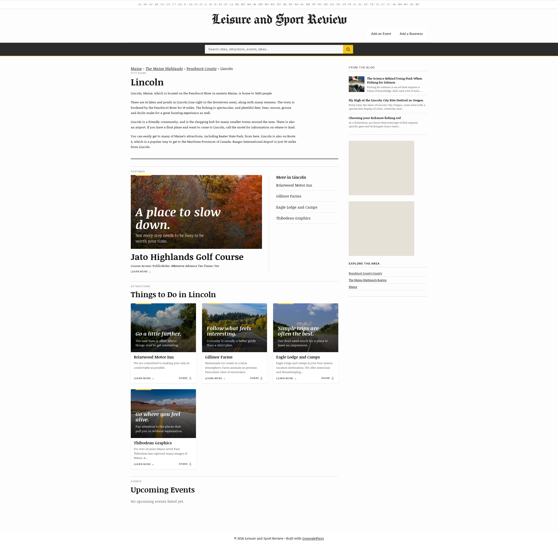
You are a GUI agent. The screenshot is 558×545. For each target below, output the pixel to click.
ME (237, 4)
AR (156, 4)
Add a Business (411, 34)
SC (360, 4)
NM (308, 4)
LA (231, 4)
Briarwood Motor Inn (294, 185)
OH (332, 4)
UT (383, 4)
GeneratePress (313, 538)
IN (210, 4)
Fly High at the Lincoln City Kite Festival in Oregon (386, 100)
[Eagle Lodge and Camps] (305, 327)
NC (320, 4)
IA (215, 4)
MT (279, 4)
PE (349, 4)
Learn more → (141, 271)
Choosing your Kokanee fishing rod (375, 117)
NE (285, 4)
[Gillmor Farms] (234, 327)
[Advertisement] (381, 168)
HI (196, 4)
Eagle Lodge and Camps (296, 207)
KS (220, 4)
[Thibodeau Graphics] (163, 413)
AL (140, 4)
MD (243, 4)
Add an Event (381, 34)
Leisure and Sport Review (279, 18)
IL (206, 4)
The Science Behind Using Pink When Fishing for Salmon (394, 80)
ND (326, 4)
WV (406, 4)
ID (201, 4)
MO (273, 4)
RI (355, 4)
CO (168, 4)
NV (291, 4)
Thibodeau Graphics (293, 218)
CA (162, 4)
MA (249, 4)
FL (185, 4)
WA (400, 4)
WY (418, 4)
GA (191, 4)
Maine (136, 68)
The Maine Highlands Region (368, 280)
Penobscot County (202, 68)
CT (174, 4)
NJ (302, 4)
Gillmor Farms (288, 196)
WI (411, 4)
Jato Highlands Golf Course (187, 256)
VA (394, 4)
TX (377, 4)
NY (314, 4)
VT (389, 4)
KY (226, 4)
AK (145, 4)
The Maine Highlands (164, 68)
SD (366, 4)
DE (180, 4)
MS (267, 4)
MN (261, 4)
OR (344, 4)
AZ (151, 4)
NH (297, 4)
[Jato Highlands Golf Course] (196, 212)
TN (372, 4)
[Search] (348, 49)
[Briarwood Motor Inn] (163, 327)
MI (255, 4)
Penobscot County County (365, 273)
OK (338, 4)
